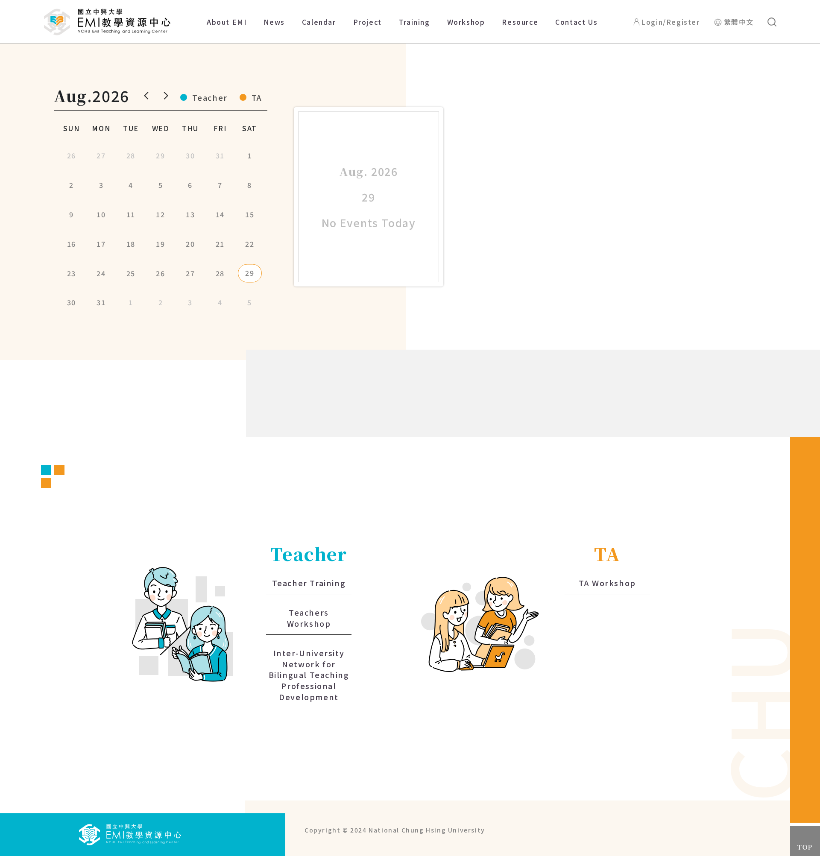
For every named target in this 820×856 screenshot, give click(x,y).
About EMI (226, 22)
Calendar (319, 22)
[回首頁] (130, 833)
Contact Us (576, 22)
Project (367, 22)
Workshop (466, 22)
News (274, 22)
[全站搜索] (772, 22)
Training (414, 22)
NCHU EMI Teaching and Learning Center (107, 22)
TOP (805, 846)
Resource (520, 22)
